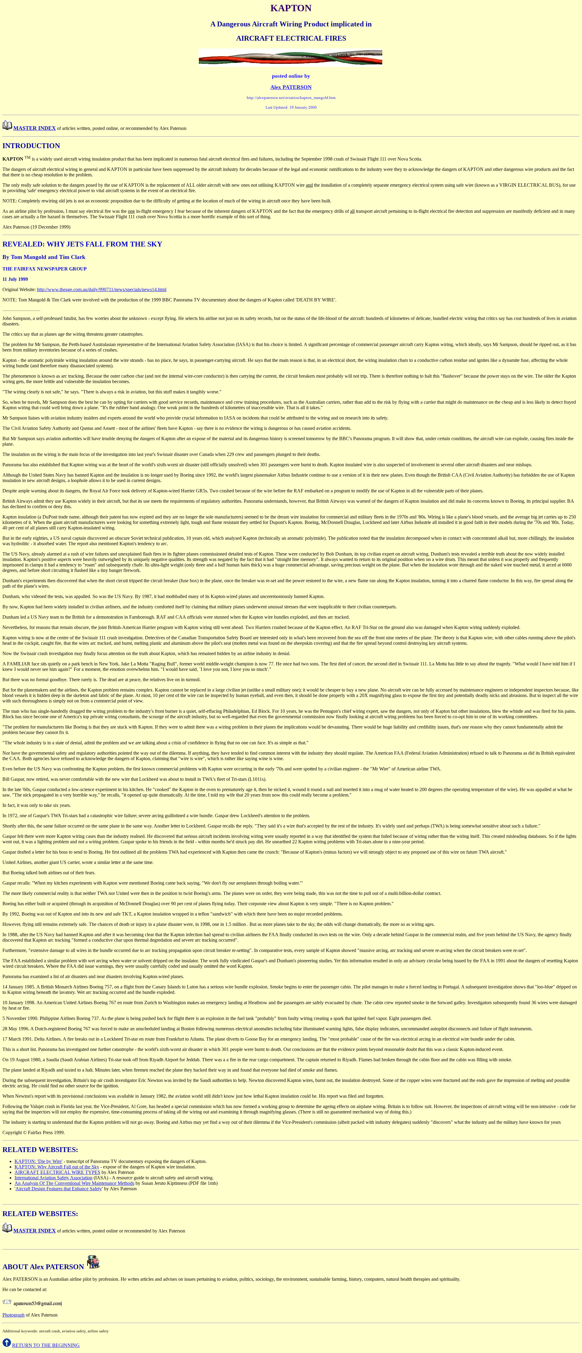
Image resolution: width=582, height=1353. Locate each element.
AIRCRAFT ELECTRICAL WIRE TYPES (57, 1172)
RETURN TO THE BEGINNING (46, 1345)
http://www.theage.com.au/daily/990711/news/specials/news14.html (101, 289)
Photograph (13, 1314)
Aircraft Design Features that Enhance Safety (58, 1188)
